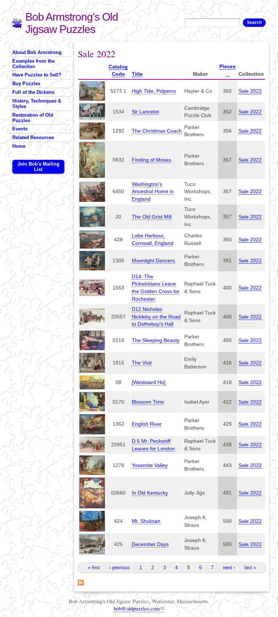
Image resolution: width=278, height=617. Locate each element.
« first (94, 567)
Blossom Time (148, 402)
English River (147, 424)
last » (250, 567)
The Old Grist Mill (152, 217)
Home (18, 146)
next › (229, 567)
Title (137, 74)
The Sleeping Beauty (156, 340)
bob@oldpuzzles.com (137, 608)
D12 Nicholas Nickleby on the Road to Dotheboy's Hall (156, 316)
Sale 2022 (250, 91)
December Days (150, 544)
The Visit (142, 363)
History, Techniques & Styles (36, 103)
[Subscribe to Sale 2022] (81, 581)
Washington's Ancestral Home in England (153, 191)
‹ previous (119, 567)
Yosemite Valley (150, 465)
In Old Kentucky (150, 493)
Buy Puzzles (26, 83)
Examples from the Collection (33, 63)
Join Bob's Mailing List (38, 166)
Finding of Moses (151, 160)
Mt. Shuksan (146, 521)
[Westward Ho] (148, 382)
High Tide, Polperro (154, 91)
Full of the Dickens (33, 92)
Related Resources (33, 137)
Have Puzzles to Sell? (36, 75)
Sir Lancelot (145, 111)
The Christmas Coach (157, 131)
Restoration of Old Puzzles (32, 117)
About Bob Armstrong (37, 52)
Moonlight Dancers (153, 260)
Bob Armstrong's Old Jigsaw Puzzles (71, 23)
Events (20, 129)
